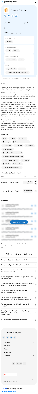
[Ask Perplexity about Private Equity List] (20, 363)
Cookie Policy (7, 379)
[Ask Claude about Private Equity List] (17, 363)
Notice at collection (9, 392)
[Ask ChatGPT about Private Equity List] (13, 363)
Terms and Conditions (16, 379)
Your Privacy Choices (15, 389)
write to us (32, 244)
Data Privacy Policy (28, 379)
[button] (19, 260)
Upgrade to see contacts (19, 222)
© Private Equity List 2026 (10, 381)
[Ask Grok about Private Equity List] (24, 363)
